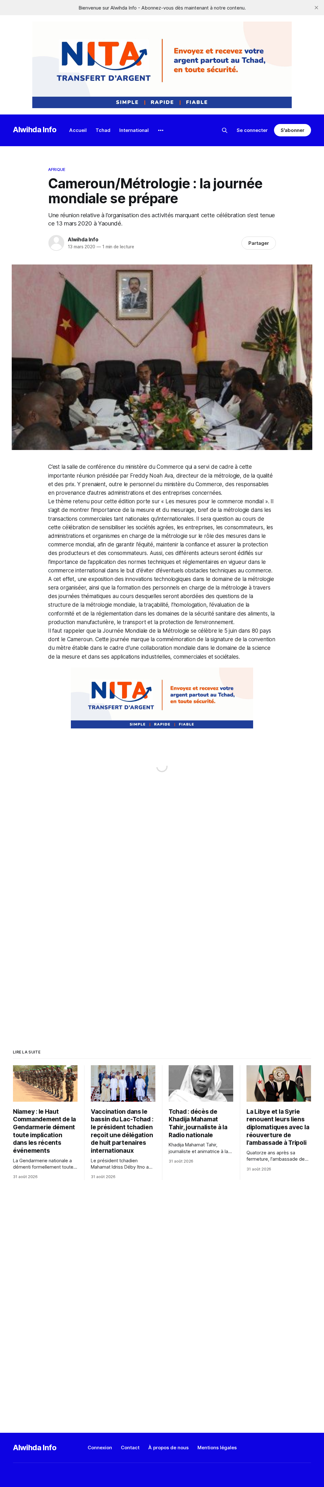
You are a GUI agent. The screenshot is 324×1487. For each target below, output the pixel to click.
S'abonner (292, 130)
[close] (316, 8)
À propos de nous (168, 1448)
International (134, 130)
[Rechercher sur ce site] (225, 130)
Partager (258, 243)
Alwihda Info (35, 129)
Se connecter (252, 130)
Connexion (100, 1448)
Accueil (78, 130)
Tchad (103, 130)
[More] (161, 130)
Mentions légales (217, 1448)
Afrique (56, 169)
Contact (130, 1448)
